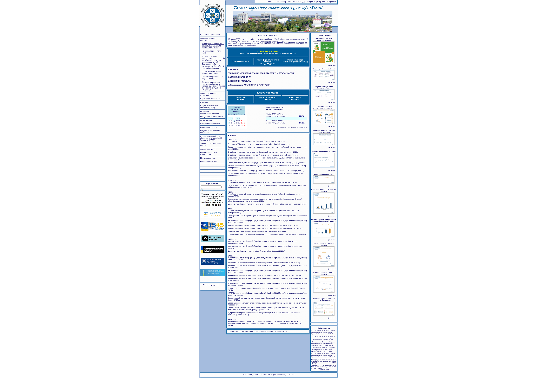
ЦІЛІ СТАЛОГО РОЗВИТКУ (267, 93)
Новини (271, 2)
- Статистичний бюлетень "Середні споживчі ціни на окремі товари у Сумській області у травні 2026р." (323, 343)
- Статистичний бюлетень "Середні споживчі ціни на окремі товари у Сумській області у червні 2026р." (323, 337)
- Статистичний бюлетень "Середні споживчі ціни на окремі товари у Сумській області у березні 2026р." (323, 355)
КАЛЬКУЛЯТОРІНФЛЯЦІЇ (295, 99)
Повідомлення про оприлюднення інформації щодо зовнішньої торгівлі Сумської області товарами (267, 234)
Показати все (324, 369)
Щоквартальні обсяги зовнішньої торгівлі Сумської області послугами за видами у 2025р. (263, 226)
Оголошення (280, 2)
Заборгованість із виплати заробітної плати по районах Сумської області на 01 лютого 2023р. (265, 275)
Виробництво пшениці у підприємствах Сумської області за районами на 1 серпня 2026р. (263, 155)
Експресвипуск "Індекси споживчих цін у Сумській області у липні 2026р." (256, 251)
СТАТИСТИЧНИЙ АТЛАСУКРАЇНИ (268, 99)
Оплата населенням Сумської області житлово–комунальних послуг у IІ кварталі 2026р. (262, 182)
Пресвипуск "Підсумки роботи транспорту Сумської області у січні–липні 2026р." (259, 144)
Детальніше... (332, 65)
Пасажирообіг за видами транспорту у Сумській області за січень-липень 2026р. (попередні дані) (266, 163)
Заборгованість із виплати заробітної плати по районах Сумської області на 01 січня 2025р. (264, 263)
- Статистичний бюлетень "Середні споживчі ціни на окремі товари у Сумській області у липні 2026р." (323, 332)
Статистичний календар (295, 2)
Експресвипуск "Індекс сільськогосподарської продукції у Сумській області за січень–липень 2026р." (267, 204)
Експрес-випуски (313, 2)
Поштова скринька (328, 2)
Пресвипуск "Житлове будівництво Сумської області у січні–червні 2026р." (257, 141)
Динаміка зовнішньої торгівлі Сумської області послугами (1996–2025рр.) (257, 231)
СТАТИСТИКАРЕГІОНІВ (240, 99)
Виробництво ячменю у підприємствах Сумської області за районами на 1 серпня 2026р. (263, 152)
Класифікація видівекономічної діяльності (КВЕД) (295, 61)
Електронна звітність (240, 61)
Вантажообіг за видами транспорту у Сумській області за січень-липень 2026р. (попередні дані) (266, 171)
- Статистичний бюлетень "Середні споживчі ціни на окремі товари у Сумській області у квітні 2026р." (323, 349)
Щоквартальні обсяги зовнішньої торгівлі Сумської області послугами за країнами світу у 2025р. (265, 228)
